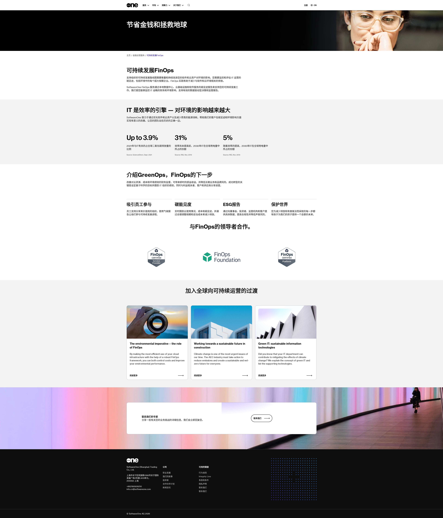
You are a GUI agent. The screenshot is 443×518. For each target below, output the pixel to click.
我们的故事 (168, 476)
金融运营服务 (139, 55)
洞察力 (164, 5)
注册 (306, 5)
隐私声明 (203, 484)
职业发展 (167, 473)
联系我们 (257, 418)
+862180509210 (134, 486)
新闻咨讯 (167, 487)
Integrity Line (205, 476)
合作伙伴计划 (169, 484)
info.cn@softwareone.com (139, 489)
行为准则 (203, 473)
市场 (154, 5)
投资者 (166, 480)
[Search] (188, 5)
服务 (144, 5)
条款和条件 (204, 480)
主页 (129, 55)
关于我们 (177, 5)
